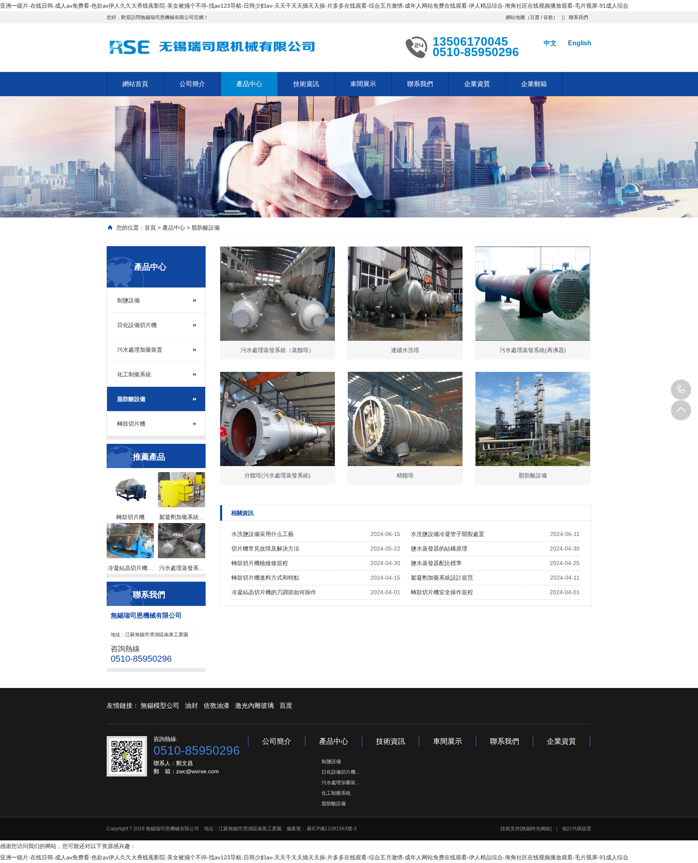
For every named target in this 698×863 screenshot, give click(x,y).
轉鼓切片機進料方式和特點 (265, 577)
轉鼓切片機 (131, 423)
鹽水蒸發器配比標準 (436, 563)
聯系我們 (578, 17)
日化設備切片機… (341, 772)
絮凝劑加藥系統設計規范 (442, 577)
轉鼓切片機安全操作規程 (442, 592)
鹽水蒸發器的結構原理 (439, 548)
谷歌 (548, 17)
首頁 (150, 227)
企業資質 (477, 83)
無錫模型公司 (160, 705)
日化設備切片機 (137, 325)
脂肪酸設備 (205, 227)
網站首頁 (135, 83)
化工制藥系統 (134, 374)
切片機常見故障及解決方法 (265, 548)
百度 (535, 17)
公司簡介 (192, 83)
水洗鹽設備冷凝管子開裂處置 (447, 534)
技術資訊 (306, 83)
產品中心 (249, 83)
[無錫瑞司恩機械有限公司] (216, 47)
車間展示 (363, 83)
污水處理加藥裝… (341, 782)
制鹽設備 (128, 300)
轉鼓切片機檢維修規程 (259, 563)
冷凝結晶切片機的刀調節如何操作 (273, 592)
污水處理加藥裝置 (139, 349)
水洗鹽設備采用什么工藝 (262, 534)
